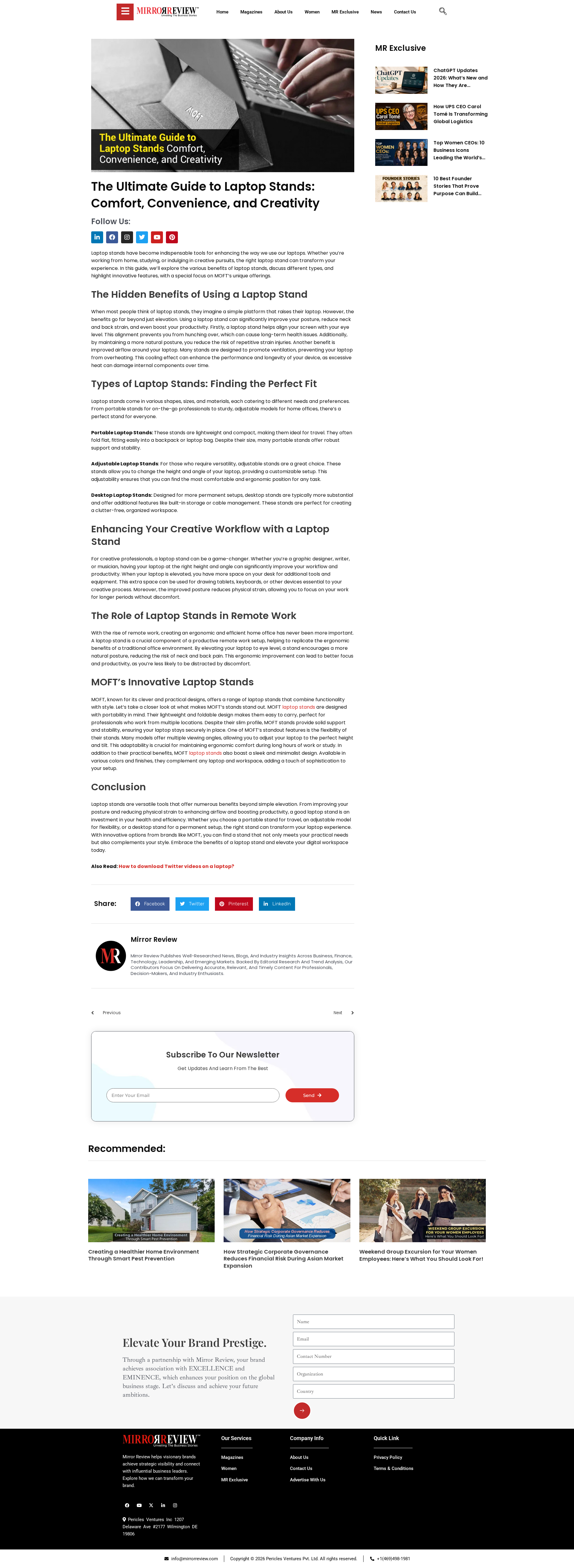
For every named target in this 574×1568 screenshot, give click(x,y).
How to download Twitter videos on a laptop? (176, 866)
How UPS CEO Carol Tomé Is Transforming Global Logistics (460, 114)
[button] (150, 904)
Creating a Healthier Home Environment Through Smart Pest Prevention (143, 1255)
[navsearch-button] (443, 12)
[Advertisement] (420, 297)
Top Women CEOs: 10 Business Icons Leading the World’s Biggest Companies (459, 150)
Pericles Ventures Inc (149, 1519)
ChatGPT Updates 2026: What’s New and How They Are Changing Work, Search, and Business (460, 78)
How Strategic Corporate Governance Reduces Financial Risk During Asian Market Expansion (284, 1258)
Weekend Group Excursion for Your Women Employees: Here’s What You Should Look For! (421, 1255)
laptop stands (298, 707)
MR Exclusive (400, 48)
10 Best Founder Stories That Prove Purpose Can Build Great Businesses (456, 186)
